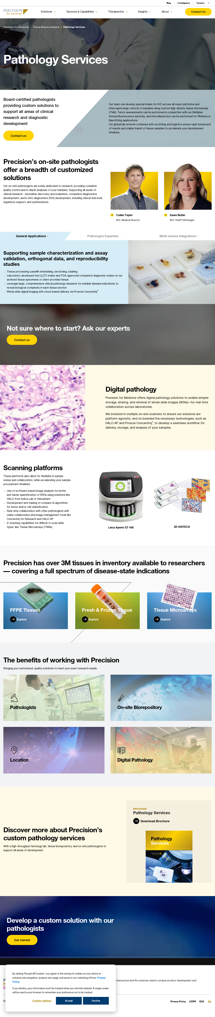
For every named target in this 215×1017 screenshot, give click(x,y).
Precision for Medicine (16, 26)
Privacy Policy (178, 1001)
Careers (200, 3)
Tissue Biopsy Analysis (46, 26)
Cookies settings (41, 1000)
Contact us (18, 136)
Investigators (184, 3)
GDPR (192, 1001)
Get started (22, 940)
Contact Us (198, 11)
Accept (69, 1000)
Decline (96, 1000)
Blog (169, 3)
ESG (201, 1001)
